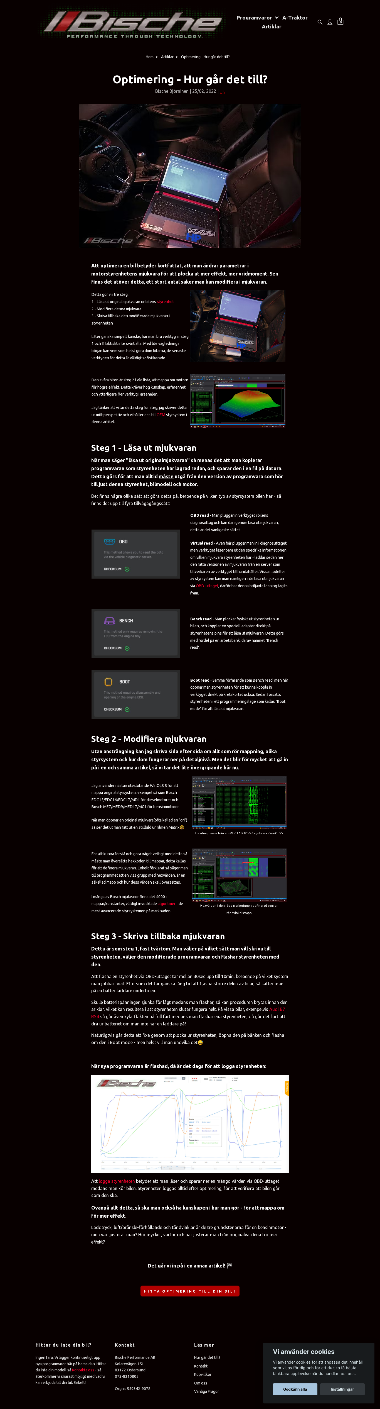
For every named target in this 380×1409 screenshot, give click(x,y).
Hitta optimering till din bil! (190, 1291)
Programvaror (254, 17)
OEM (161, 415)
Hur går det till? (207, 1357)
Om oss (200, 1383)
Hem (150, 57)
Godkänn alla (295, 1389)
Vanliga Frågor (206, 1391)
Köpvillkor (202, 1374)
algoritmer (167, 903)
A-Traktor (295, 17)
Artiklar (272, 26)
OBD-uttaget (207, 586)
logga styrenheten (117, 1181)
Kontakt (201, 1366)
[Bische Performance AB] (133, 22)
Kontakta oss (83, 1370)
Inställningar (342, 1389)
